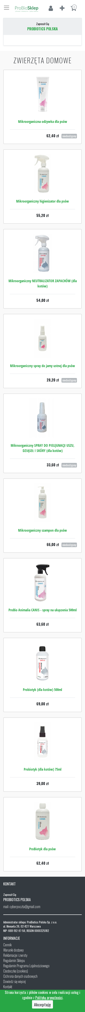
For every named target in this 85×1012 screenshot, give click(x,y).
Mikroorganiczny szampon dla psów (42, 530)
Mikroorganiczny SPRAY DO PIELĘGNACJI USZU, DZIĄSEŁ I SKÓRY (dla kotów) (42, 448)
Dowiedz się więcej (14, 981)
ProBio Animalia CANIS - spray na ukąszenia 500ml (42, 610)
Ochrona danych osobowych (20, 976)
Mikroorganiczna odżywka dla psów (42, 121)
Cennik (7, 944)
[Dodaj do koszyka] (42, 186)
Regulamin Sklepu (14, 960)
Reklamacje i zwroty (15, 955)
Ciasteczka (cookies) (15, 971)
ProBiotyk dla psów (42, 849)
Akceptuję (42, 1004)
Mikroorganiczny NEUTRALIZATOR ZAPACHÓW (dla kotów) (42, 283)
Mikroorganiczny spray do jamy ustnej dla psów (42, 365)
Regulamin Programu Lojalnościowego (26, 965)
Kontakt (7, 986)
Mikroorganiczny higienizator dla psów (42, 201)
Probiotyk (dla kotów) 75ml (42, 769)
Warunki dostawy (13, 950)
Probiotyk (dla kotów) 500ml (42, 689)
